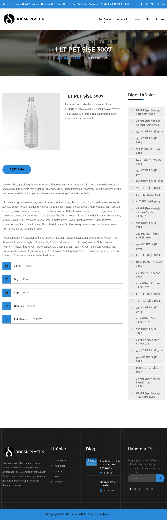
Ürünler (136, 19)
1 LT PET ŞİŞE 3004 (148, 255)
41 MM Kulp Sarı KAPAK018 (146, 320)
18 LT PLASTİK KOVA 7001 (149, 263)
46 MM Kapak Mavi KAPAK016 (147, 341)
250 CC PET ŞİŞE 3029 (146, 140)
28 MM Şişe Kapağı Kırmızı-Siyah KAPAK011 (148, 212)
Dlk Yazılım (115, 514)
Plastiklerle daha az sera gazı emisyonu (110, 464)
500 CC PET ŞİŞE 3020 (146, 359)
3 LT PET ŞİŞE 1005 (148, 188)
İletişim (160, 19)
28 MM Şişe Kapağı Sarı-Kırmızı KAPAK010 (148, 382)
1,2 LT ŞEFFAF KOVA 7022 (148, 161)
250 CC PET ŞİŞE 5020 (146, 172)
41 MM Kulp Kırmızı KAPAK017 (148, 285)
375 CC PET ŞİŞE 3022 (149, 350)
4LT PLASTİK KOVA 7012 (148, 274)
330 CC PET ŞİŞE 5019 (146, 225)
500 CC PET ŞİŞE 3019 (146, 246)
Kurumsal (121, 19)
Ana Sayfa (105, 19)
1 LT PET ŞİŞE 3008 (148, 294)
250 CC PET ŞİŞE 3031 (149, 181)
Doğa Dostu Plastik (107, 483)
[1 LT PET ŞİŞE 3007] (31, 121)
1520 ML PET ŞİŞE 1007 (147, 369)
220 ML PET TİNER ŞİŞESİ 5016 (147, 235)
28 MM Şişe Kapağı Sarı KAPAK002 (148, 112)
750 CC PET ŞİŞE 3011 (149, 131)
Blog (148, 19)
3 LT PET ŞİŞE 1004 (148, 300)
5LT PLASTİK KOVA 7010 (148, 150)
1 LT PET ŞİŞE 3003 (148, 194)
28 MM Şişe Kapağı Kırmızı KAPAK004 (148, 122)
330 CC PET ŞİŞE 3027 (146, 331)
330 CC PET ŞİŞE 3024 (146, 309)
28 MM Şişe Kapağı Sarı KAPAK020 (148, 395)
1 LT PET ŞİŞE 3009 (148, 201)
